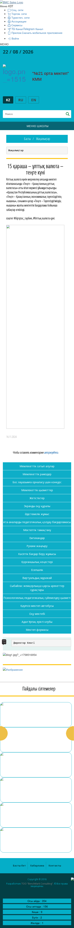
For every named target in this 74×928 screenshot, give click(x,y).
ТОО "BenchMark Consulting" (37, 883)
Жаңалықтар (43, 138)
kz (8, 100)
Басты (27, 138)
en (33, 100)
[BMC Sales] (11, 2)
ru (20, 100)
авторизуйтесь (51, 452)
